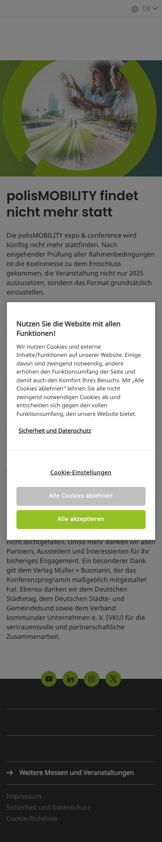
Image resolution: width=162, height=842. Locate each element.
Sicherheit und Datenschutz (55, 431)
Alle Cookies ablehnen (81, 496)
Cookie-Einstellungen (80, 473)
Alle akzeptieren (81, 519)
